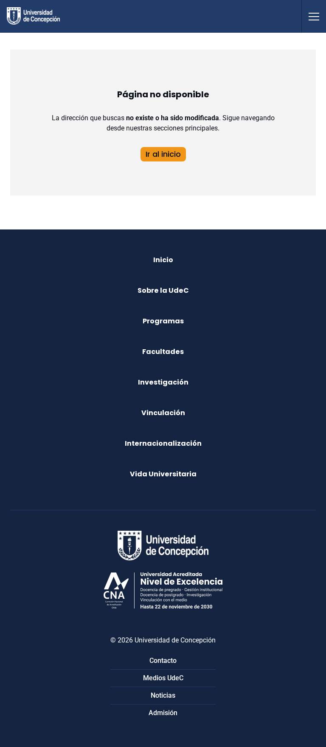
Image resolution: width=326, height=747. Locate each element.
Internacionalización (163, 443)
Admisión (163, 713)
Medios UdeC (163, 678)
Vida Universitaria (163, 474)
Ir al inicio (163, 154)
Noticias (163, 695)
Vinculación (163, 413)
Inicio (163, 260)
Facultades (163, 352)
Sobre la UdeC (163, 290)
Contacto (163, 660)
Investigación (163, 382)
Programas (163, 321)
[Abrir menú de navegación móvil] (313, 16)
